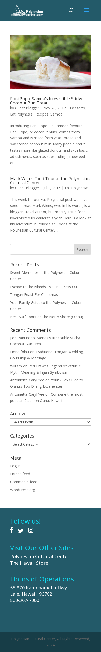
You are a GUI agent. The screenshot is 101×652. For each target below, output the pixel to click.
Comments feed (23, 481)
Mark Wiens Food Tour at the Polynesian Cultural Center (50, 181)
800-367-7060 (24, 600)
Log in (15, 465)
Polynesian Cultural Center (39, 556)
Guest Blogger (27, 107)
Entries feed (20, 473)
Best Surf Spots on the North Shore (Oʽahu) (46, 316)
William (16, 366)
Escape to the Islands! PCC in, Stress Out (44, 286)
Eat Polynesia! (21, 114)
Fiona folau (19, 351)
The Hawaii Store (29, 563)
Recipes (41, 114)
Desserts (77, 107)
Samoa (56, 114)
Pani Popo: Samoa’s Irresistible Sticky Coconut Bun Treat (46, 101)
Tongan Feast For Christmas (34, 294)
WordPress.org (22, 489)
